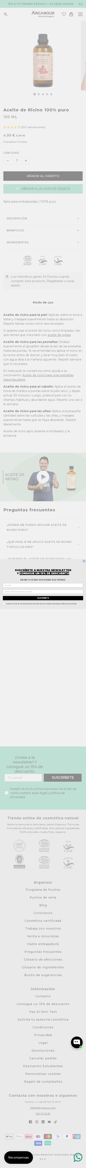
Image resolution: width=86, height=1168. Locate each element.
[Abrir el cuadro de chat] (77, 1042)
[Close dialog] (84, 561)
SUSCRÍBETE (43, 598)
